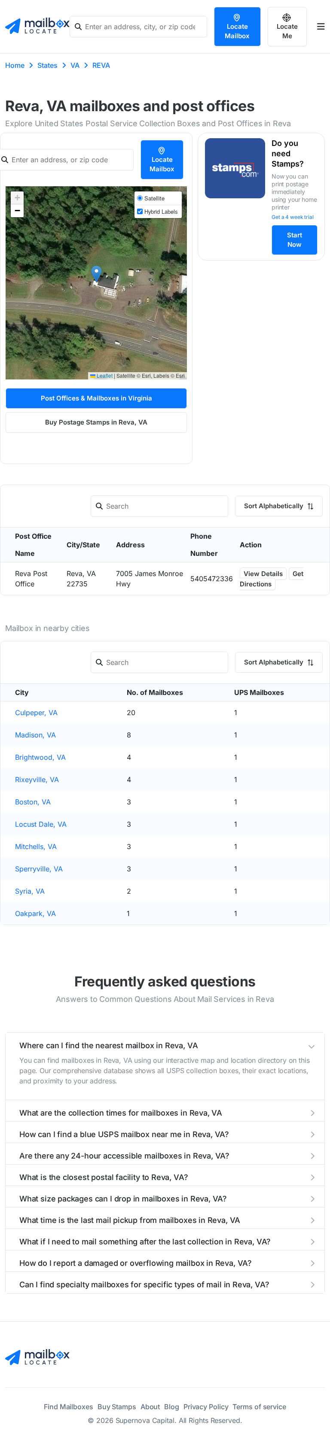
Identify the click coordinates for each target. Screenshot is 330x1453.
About (150, 1406)
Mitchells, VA (36, 846)
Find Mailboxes (68, 1406)
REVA (101, 65)
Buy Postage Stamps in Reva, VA (96, 422)
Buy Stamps (117, 1406)
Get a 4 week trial (293, 217)
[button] (96, 274)
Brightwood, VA (40, 757)
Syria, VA (30, 891)
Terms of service (259, 1406)
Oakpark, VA (35, 913)
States (47, 65)
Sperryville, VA (39, 869)
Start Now (294, 240)
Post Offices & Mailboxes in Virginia (96, 398)
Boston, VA (33, 802)
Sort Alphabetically (274, 506)
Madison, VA (35, 735)
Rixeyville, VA (37, 779)
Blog (171, 1406)
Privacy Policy (206, 1406)
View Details (263, 574)
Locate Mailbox (237, 31)
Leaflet (104, 375)
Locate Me (287, 31)
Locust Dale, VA (41, 824)
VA (74, 65)
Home (14, 65)
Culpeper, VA (36, 712)
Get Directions (271, 579)
